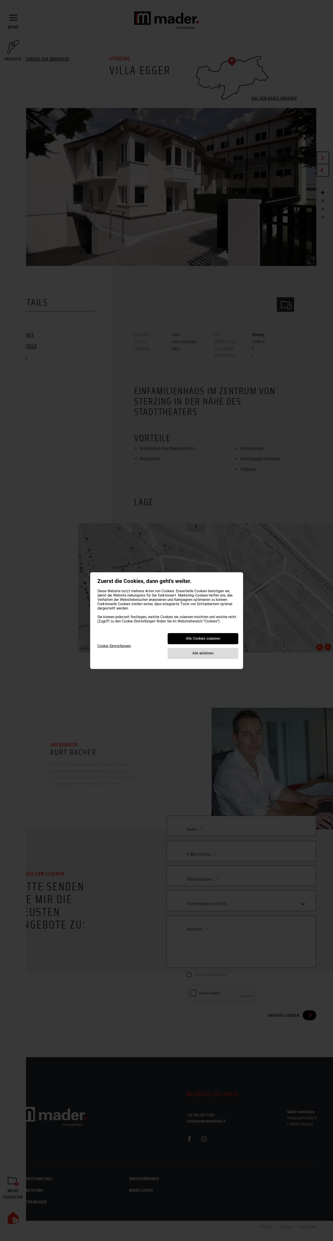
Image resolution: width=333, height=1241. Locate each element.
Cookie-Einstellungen (114, 646)
